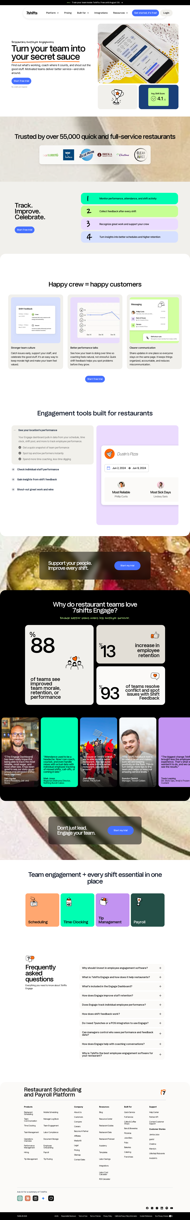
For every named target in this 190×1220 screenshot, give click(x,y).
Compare (78, 1121)
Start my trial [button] (127, 565)
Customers (78, 1117)
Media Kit (77, 1140)
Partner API (153, 1117)
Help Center (154, 1112)
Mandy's (152, 1148)
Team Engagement (51, 1125)
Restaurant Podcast (106, 1139)
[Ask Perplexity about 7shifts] (35, 1198)
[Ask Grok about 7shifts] (51, 1198)
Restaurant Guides (106, 1125)
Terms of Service (95, 1216)
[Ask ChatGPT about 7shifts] (20, 1198)
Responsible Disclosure (68, 1216)
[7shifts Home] (32, 13)
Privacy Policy (107, 1216)
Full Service (128, 1117)
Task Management (31, 1132)
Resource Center (105, 1119)
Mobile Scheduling (51, 1112)
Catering (127, 1152)
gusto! (151, 1139)
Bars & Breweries (130, 1128)
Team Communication (30, 1120)
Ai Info (57, 1216)
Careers (77, 1126)
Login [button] (166, 13)
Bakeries (127, 1147)
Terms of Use (83, 1216)
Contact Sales (79, 1159)
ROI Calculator (104, 1179)
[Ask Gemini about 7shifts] (43, 1198)
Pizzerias (127, 1133)
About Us (78, 1112)
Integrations (104, 1165)
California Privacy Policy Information (126, 1216)
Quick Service (129, 1112)
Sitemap (77, 1155)
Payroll (46, 1152)
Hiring (26, 1152)
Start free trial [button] (21, 81)
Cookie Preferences (146, 1216)
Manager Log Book (51, 1119)
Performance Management (29, 1146)
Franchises (128, 1157)
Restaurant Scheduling (28, 1113)
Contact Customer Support (156, 1122)
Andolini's (153, 1158)
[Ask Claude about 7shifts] (27, 1198)
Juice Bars (128, 1138)
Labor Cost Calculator (103, 1173)
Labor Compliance (51, 1132)
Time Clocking (29, 1125)
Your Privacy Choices (161, 1216)
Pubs (126, 1142)
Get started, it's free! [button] (145, 13)
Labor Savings (104, 1159)
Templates (103, 1152)
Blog (101, 1112)
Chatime (152, 1144)
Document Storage (51, 1139)
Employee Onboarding (48, 1146)
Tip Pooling (48, 1159)
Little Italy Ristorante (157, 1153)
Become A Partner (81, 1131)
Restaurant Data (105, 1132)
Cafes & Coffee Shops (130, 1122)
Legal (76, 1145)
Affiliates (77, 1136)
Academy (103, 1145)
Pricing (77, 1150)
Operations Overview (28, 1140)
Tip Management (31, 1159)
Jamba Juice (154, 1134)
